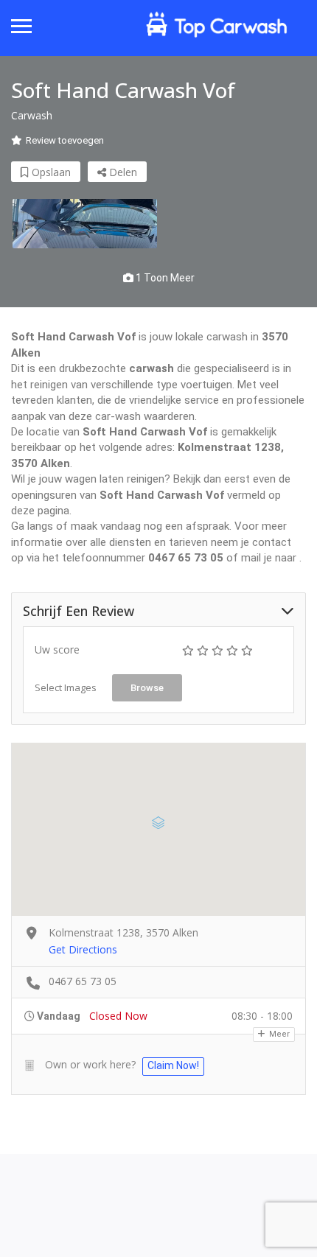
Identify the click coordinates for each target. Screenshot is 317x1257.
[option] (85, 224)
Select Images (66, 687)
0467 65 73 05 (82, 981)
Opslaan (50, 172)
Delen (121, 172)
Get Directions (83, 949)
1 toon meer (164, 278)
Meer (278, 1034)
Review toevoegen (65, 140)
